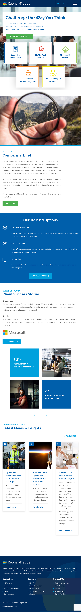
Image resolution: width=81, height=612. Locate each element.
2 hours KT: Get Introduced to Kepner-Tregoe (66, 476)
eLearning (16, 259)
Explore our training (18, 36)
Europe (57, 588)
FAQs (6, 591)
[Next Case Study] (45, 415)
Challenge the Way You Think (35, 17)
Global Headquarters (62, 583)
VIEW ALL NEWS (70, 436)
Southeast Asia (60, 591)
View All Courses (39, 276)
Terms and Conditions (36, 591)
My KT (31, 583)
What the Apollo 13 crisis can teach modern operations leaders (40, 479)
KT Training (8, 583)
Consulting (7, 586)
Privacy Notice (34, 588)
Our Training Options (40, 220)
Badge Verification (35, 586)
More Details (11, 507)
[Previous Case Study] (35, 415)
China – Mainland (60, 594)
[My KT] (58, 3)
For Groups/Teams (20, 227)
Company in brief (17, 155)
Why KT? (9, 204)
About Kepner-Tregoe (11, 588)
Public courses (18, 243)
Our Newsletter (9, 594)
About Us (7, 151)
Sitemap (32, 594)
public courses (28, 249)
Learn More (11, 341)
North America (60, 586)
